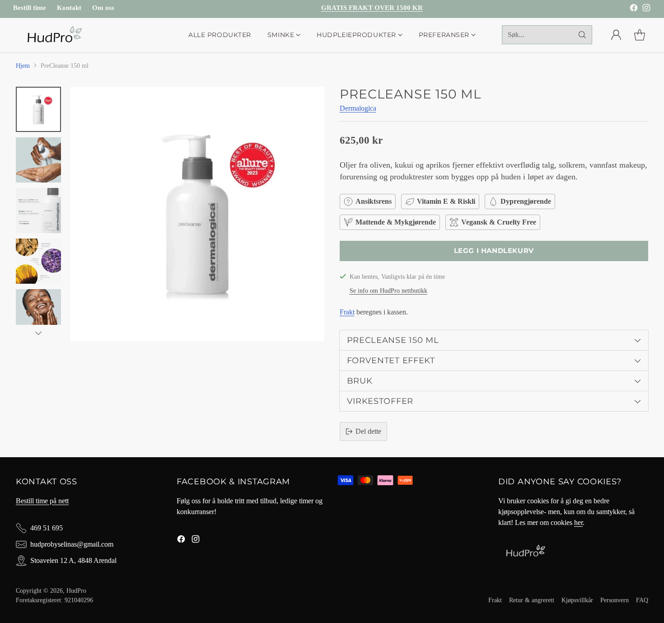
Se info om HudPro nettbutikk (388, 290)
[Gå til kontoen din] (616, 34)
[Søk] (582, 34)
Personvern (614, 600)
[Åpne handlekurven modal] (639, 34)
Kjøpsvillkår (577, 600)
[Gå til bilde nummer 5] (38, 311)
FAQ (642, 600)
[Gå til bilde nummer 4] (38, 261)
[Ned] (38, 333)
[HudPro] (54, 35)
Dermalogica (358, 108)
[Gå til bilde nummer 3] (38, 210)
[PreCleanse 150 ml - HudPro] (197, 214)
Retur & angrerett (531, 600)
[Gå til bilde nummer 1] (38, 109)
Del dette (368, 431)
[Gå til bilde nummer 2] (38, 160)
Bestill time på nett (42, 501)
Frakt (347, 312)
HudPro (76, 590)
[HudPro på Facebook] (633, 9)
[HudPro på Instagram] (646, 9)
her (578, 522)
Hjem (23, 65)
